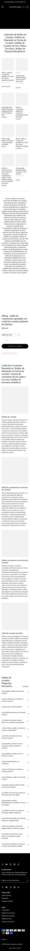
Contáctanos (5, 910)
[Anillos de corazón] (15, 400)
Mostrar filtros (15, 948)
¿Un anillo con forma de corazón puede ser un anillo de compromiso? (13, 721)
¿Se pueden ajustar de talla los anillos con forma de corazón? (13, 786)
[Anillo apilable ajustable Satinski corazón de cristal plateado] (22, 160)
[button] (6, 82)
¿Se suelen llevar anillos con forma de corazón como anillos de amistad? (13, 845)
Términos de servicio (8, 921)
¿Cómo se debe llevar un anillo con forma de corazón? (12, 700)
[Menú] (2, 7)
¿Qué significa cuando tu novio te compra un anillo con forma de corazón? (12, 746)
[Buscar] (23, 7)
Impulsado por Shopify (16, 944)
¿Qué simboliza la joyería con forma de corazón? (14, 713)
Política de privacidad (8, 913)
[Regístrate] (27, 880)
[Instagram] (10, 864)
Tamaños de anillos (7, 901)
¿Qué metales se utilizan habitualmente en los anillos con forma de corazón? (14, 803)
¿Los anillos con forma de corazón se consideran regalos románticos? (13, 812)
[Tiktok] (18, 864)
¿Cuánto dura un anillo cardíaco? (12, 707)
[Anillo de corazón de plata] (15, 616)
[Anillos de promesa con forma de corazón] (15, 543)
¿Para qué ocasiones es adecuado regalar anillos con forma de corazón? (13, 827)
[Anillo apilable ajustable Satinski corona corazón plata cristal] (22, 64)
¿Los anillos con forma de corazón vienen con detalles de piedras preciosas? (12, 836)
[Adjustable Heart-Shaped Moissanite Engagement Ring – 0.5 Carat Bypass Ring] (8, 99)
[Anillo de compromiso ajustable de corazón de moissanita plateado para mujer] (22, 99)
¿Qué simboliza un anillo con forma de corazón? (13, 778)
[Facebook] (2, 864)
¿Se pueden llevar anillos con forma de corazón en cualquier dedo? (14, 819)
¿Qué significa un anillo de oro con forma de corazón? (12, 755)
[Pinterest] (14, 864)
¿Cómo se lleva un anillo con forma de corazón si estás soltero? (13, 729)
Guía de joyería (6, 895)
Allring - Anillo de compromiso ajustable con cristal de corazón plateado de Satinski (15, 320)
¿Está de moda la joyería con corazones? (10, 763)
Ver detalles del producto (9, 353)
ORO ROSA (19, 73)
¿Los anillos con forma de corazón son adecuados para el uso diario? (13, 794)
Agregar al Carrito (15, 346)
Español (4, 939)
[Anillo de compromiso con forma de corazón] (15, 470)
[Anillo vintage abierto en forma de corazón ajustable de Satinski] (8, 130)
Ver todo (25, 686)
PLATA (17, 73)
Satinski (8, 944)
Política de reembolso (8, 916)
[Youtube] (6, 864)
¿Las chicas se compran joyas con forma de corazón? (12, 737)
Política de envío (7, 919)
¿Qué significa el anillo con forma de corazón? (13, 692)
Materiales (5, 898)
